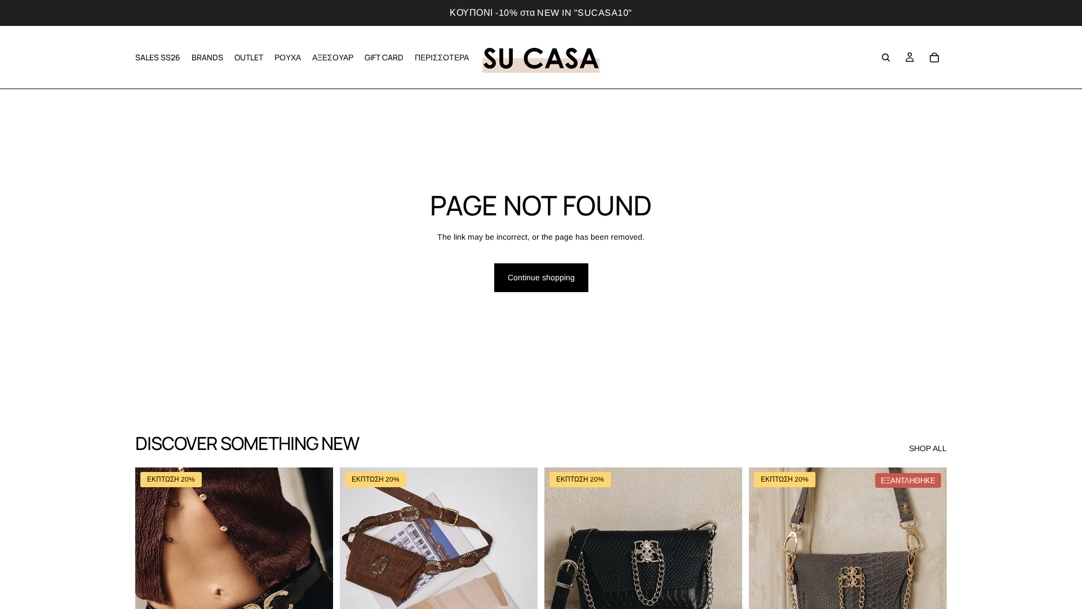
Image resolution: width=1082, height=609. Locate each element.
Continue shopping (541, 277)
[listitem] (442, 57)
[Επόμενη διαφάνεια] (316, 591)
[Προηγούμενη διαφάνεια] (152, 591)
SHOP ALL (928, 448)
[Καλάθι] (934, 57)
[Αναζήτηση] (885, 57)
